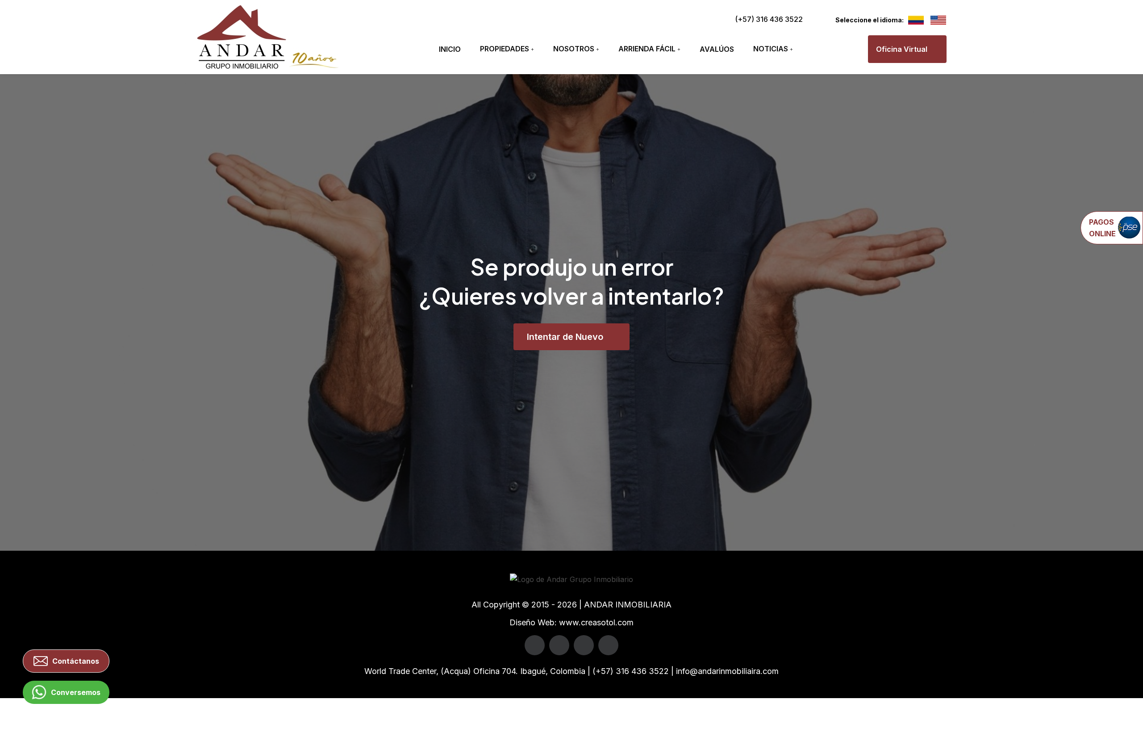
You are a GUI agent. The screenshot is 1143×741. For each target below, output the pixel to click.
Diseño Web (532, 622)
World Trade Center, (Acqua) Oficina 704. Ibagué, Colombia (474, 671)
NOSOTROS (573, 48)
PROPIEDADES (504, 48)
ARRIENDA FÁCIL (647, 48)
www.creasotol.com (596, 622)
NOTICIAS (770, 48)
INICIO (450, 49)
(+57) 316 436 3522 (769, 19)
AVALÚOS (717, 49)
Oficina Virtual (901, 49)
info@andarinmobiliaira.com (727, 671)
